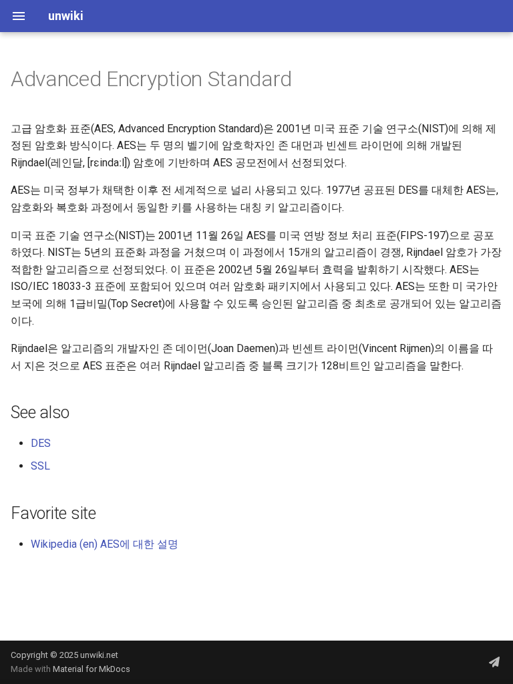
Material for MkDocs (91, 669)
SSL (40, 466)
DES (41, 443)
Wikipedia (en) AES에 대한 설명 (104, 544)
